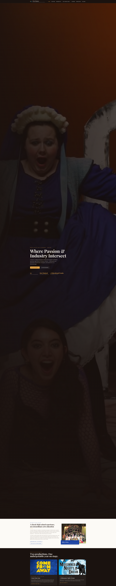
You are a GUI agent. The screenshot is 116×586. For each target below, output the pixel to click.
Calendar (73, 1)
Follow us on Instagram (36, 543)
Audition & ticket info (35, 583)
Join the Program (34, 267)
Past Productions (66, 1)
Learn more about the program (36, 541)
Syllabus (83, 1)
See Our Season (45, 267)
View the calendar (63, 582)
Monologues (78, 1)
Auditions (53, 1)
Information (58, 1)
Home (49, 1)
